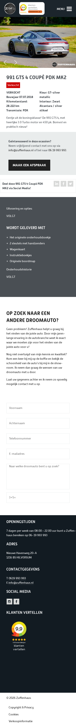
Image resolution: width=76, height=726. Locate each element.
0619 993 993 (17, 578)
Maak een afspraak (29, 165)
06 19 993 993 (57, 150)
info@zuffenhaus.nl (21, 150)
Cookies (14, 714)
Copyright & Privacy (21, 707)
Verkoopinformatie (21, 721)
